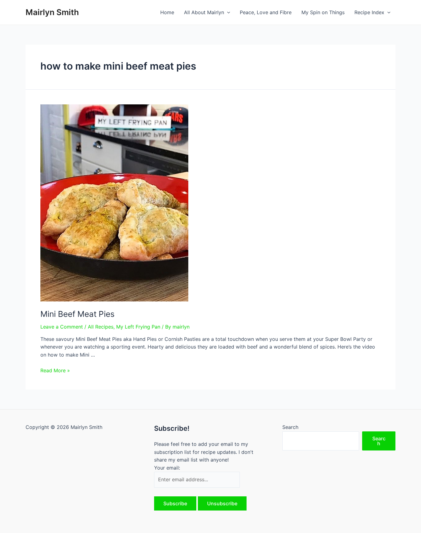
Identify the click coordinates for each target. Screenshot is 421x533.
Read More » (55, 370)
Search (290, 427)
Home (167, 12)
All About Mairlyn (204, 12)
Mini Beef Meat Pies (77, 314)
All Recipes (100, 327)
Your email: (167, 468)
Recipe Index (369, 12)
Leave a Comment (61, 327)
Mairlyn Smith (52, 12)
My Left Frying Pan (138, 327)
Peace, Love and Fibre (266, 12)
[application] (227, 12)
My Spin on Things (323, 12)
